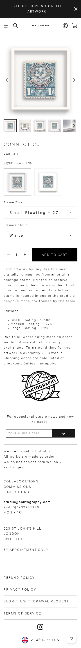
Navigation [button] (6, 26)
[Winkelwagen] (74, 25)
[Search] (15, 26)
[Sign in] (65, 25)
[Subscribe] (63, 433)
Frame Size (13, 202)
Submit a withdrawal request (36, 601)
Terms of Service (22, 613)
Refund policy (19, 577)
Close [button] (75, 9)
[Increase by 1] (25, 254)
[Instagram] (40, 627)
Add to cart (55, 255)
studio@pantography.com (27, 502)
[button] (10, 125)
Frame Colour (15, 225)
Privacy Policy (20, 589)
